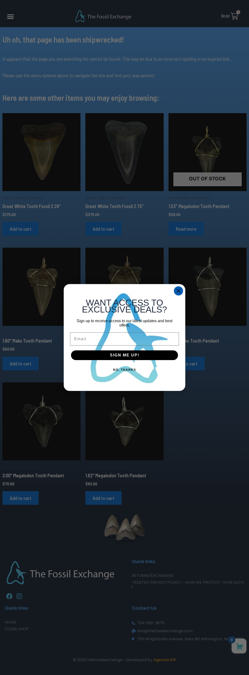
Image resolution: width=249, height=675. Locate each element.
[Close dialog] (178, 291)
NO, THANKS (124, 369)
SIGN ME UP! (124, 355)
